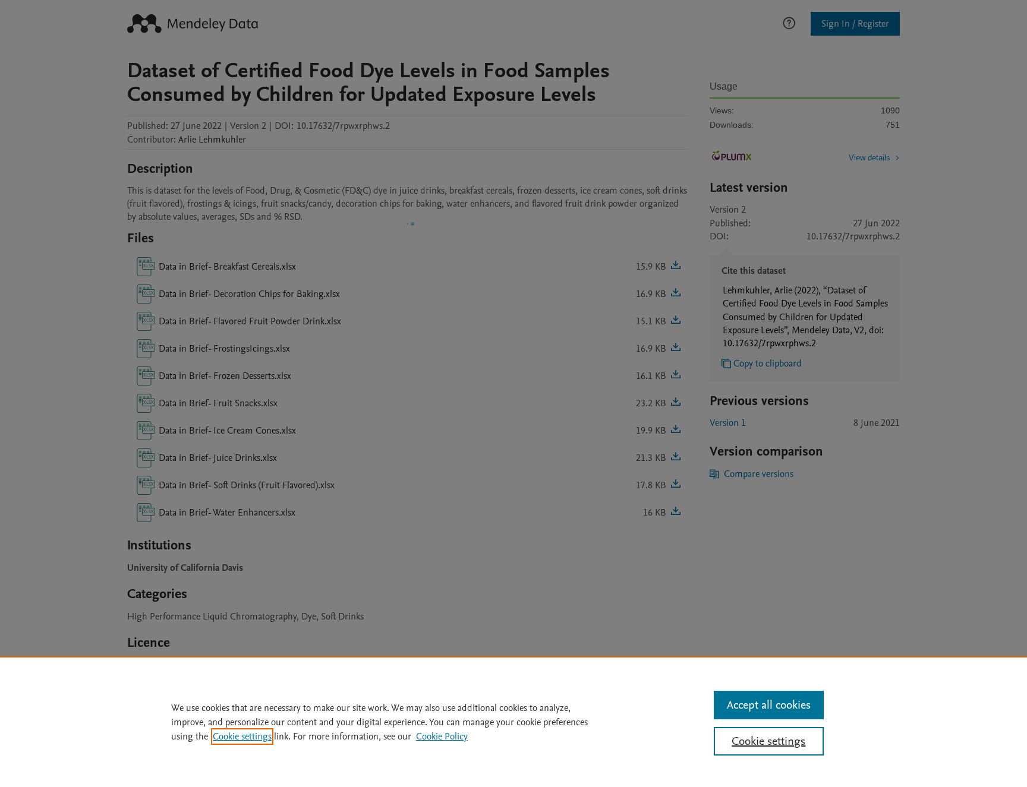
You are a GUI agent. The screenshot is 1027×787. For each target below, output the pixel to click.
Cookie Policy (442, 736)
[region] (513, 721)
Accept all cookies (769, 705)
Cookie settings (242, 736)
